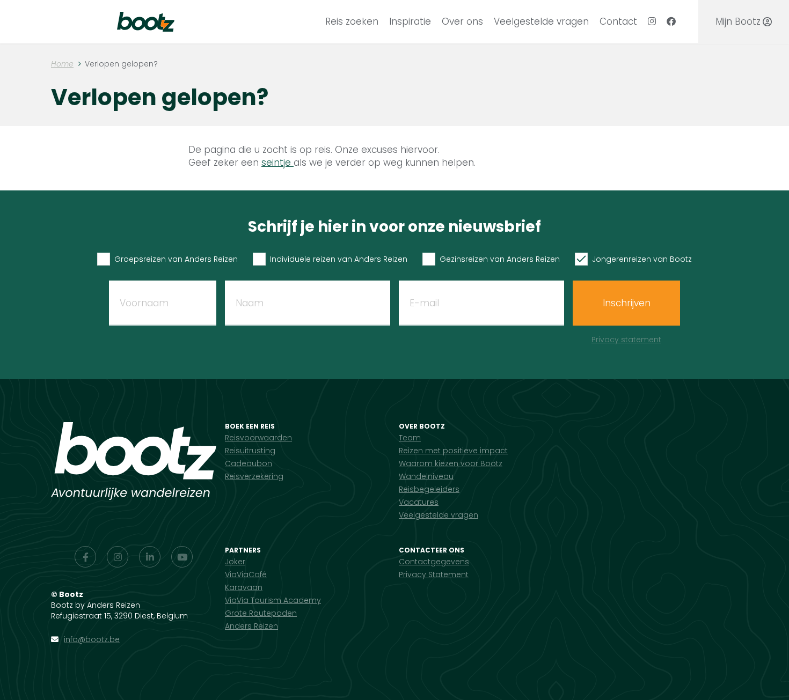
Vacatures (419, 502)
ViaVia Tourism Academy (273, 600)
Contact (618, 21)
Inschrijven (627, 303)
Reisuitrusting (250, 450)
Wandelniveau (426, 476)
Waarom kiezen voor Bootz (450, 463)
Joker (235, 561)
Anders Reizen (251, 626)
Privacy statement (626, 339)
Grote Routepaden (261, 613)
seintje (277, 162)
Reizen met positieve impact (453, 450)
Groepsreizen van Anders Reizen (176, 259)
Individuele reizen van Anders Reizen (338, 259)
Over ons (462, 21)
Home (62, 63)
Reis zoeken (351, 21)
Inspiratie (410, 21)
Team (410, 437)
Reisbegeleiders (429, 489)
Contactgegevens (434, 561)
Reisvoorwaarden (258, 437)
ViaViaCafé (246, 574)
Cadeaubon (248, 463)
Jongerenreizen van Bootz (642, 259)
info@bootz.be (92, 639)
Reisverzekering (254, 476)
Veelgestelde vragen (541, 21)
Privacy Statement (434, 574)
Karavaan (243, 587)
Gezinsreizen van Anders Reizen (500, 259)
